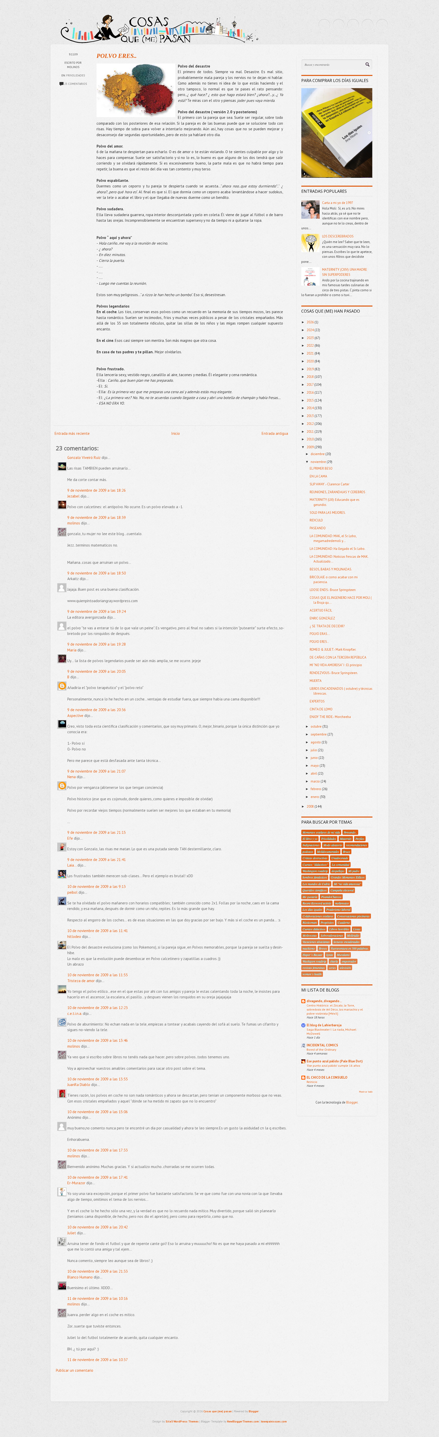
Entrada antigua (275, 433)
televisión (345, 968)
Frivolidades (75, 75)
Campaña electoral (342, 890)
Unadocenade (339, 858)
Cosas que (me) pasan (217, 1411)
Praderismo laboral (338, 909)
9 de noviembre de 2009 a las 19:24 (96, 611)
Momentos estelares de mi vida (321, 832)
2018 (311, 377)
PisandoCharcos (331, 897)
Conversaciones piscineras (353, 916)
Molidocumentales (328, 852)
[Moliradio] (367, 25)
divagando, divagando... (324, 1001)
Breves (323, 948)
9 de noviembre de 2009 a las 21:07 (96, 771)
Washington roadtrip (315, 871)
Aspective (75, 715)
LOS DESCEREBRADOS (338, 236)
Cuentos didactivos (314, 929)
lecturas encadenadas (347, 942)
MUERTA (316, 681)
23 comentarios (75, 84)
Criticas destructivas (315, 858)
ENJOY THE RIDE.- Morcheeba (330, 717)
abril (314, 773)
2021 (311, 353)
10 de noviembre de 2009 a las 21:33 (97, 1271)
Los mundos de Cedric (316, 884)
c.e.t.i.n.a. (74, 1013)
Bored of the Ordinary (321, 1049)
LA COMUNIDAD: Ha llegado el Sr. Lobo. (337, 549)
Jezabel (73, 496)
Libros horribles (339, 929)
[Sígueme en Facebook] (338, 25)
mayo (315, 765)
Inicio (175, 433)
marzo (316, 781)
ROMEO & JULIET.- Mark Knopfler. (333, 649)
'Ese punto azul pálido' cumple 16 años (333, 1065)
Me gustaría (310, 897)
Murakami (343, 955)
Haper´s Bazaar (312, 955)
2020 (311, 361)
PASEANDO (318, 528)
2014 (311, 408)
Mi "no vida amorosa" (347, 884)
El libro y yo (310, 839)
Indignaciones (311, 845)
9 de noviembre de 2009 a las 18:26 (96, 490)
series (332, 968)
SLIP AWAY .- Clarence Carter (329, 484)
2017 (310, 384)
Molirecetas (310, 935)
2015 (311, 400)
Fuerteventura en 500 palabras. (350, 948)
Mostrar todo (365, 1091)
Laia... (71, 865)
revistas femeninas (314, 968)
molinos (73, 523)
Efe (70, 838)
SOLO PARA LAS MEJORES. (328, 512)
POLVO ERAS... (320, 634)
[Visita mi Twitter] (324, 25)
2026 (311, 322)
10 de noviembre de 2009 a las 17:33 (97, 1150)
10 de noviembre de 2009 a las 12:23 (97, 1007)
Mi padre (353, 871)
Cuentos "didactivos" (315, 865)
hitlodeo (74, 936)
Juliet (71, 1233)
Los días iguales (312, 909)
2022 (311, 345)
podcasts (308, 852)
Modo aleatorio (332, 845)
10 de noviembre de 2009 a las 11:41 (97, 930)
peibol (72, 892)
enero (315, 797)
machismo (309, 948)
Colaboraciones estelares (318, 916)
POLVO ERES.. (117, 56)
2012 (311, 424)
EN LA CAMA (318, 476)
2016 (311, 392)
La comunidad (340, 865)
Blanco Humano (80, 1277)
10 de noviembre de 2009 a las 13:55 (97, 1079)
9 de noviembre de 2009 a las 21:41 (96, 859)
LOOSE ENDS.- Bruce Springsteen (333, 590)
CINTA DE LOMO (321, 709)
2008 (311, 806)
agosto (316, 742)
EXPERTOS (317, 701)
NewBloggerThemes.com (243, 1421)
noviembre (319, 462)
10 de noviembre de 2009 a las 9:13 (96, 886)
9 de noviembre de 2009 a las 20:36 (96, 709)
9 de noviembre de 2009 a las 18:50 (96, 573)
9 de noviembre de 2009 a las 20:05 (96, 671)
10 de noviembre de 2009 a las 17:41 (97, 1177)
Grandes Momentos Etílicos (348, 877)
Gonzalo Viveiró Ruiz (84, 457)
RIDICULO (316, 520)
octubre (316, 726)
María (72, 650)
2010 (311, 439)
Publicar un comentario (74, 1370)
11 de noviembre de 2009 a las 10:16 (97, 1298)
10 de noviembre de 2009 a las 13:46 (97, 1040)
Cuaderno (344, 922)
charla (334, 961)
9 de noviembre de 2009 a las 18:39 (96, 517)
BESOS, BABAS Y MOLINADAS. (331, 569)
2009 (311, 447)
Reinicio (312, 1082)
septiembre (319, 734)
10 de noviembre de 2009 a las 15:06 (97, 1111)
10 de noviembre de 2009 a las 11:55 (97, 974)
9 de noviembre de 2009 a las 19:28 (96, 644)
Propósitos (327, 922)
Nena (71, 776)
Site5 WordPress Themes (182, 1421)
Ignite (329, 955)
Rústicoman (310, 922)
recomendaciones (356, 845)
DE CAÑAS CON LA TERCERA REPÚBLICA (338, 657)
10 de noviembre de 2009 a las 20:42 (97, 1227)
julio (314, 750)
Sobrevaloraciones (332, 935)
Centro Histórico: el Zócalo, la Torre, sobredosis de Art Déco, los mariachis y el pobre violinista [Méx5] (335, 1009)
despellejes (338, 871)
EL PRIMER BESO (321, 468)
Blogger (351, 1102)
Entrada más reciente (72, 433)
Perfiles (359, 839)
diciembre (318, 454)
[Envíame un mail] (353, 25)
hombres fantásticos (315, 877)
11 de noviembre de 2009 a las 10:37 (97, 1359)
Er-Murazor (76, 1182)
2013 (311, 416)
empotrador (349, 961)
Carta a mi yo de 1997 (337, 203)
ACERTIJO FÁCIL (321, 610)
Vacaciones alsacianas (316, 942)
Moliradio (353, 935)
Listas (356, 929)
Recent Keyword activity (317, 903)
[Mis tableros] (382, 25)
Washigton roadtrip (314, 961)
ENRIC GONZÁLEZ (322, 618)
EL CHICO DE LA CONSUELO (327, 1077)
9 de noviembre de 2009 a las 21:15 (96, 832)
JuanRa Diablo (78, 1084)
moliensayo (342, 903)
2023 (311, 338)
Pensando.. (350, 832)
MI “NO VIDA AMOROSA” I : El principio (336, 665)
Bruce (346, 852)
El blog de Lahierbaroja (324, 1025)
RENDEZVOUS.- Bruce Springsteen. (334, 673)
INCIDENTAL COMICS (322, 1045)
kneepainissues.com (274, 1421)
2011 (311, 431)
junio (315, 758)
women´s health (312, 974)
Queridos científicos (315, 890)
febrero (316, 789)
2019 (311, 369)
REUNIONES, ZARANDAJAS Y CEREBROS (337, 492)
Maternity (346, 839)
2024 (311, 330)
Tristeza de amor (81, 980)
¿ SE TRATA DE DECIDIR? (327, 626)
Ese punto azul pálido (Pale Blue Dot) (335, 1061)
